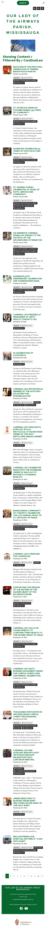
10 (38, 876)
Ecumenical (19, 768)
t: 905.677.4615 (23, 897)
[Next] (42, 876)
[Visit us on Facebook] (21, 909)
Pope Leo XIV (31, 405)
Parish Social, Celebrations (24, 205)
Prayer (17, 728)
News (17, 78)
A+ (35, 8)
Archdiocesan (27, 78)
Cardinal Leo (19, 83)
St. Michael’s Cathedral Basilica (25, 290)
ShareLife (39, 287)
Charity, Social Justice (22, 603)
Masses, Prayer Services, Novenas (25, 80)
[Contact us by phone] (43, 3)
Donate (23, 3)
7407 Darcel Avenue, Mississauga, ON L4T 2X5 (23, 894)
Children (39, 847)
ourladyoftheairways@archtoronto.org (23, 899)
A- (38, 8)
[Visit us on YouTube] (26, 909)
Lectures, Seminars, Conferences (26, 249)
